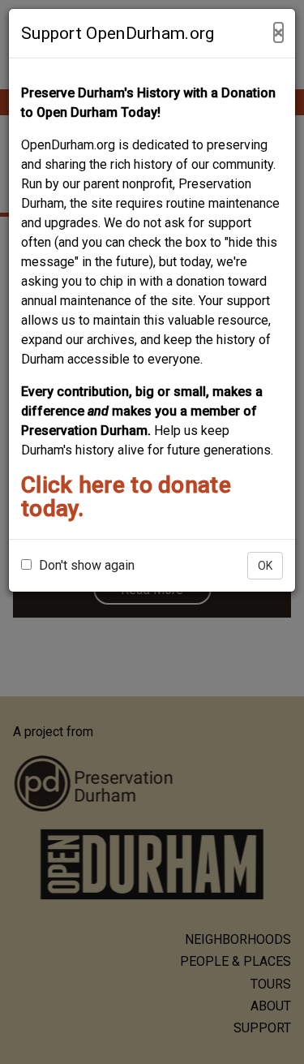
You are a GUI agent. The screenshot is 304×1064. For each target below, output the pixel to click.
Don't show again (85, 565)
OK (265, 565)
